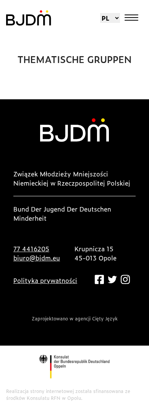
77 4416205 (31, 248)
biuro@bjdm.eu (36, 257)
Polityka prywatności (45, 280)
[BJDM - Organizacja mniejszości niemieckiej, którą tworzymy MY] (28, 18)
